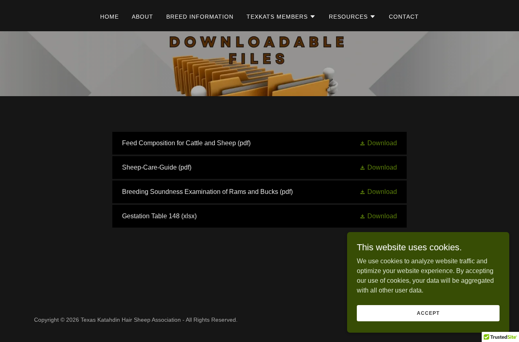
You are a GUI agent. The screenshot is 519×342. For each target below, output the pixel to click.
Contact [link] (404, 16)
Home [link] (109, 16)
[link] (259, 143)
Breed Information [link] (200, 16)
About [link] (142, 16)
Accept (428, 313)
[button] (281, 17)
